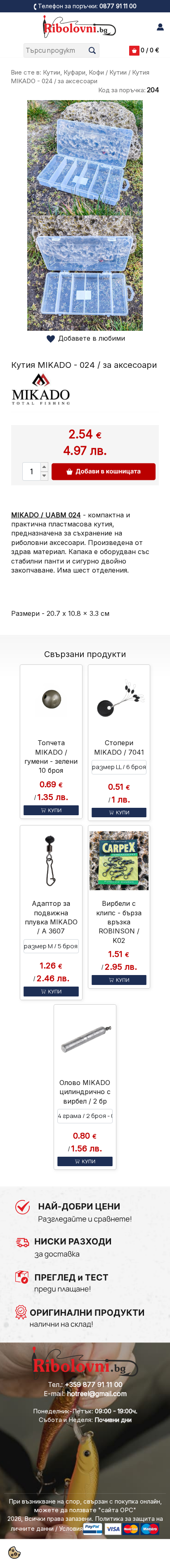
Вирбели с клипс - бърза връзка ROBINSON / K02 (119, 922)
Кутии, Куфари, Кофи (73, 72)
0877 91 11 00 (118, 5)
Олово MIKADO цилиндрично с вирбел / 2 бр (85, 1091)
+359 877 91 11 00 (94, 1384)
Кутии (118, 72)
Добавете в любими (91, 338)
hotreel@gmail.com (97, 1393)
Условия (71, 1529)
